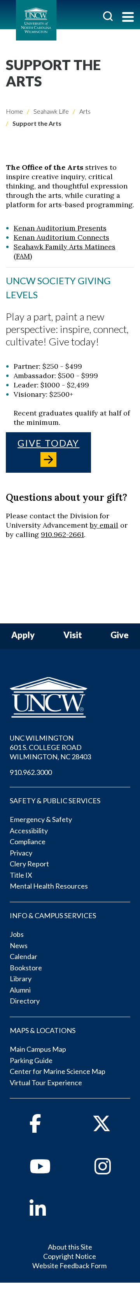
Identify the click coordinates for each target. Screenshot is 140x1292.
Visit (72, 635)
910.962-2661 (62, 534)
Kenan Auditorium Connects (61, 237)
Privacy (21, 852)
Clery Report (29, 863)
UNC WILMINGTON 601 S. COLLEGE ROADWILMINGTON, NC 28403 (50, 747)
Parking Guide (31, 1060)
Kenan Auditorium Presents (60, 228)
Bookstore (26, 967)
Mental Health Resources (49, 886)
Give (119, 635)
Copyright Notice (69, 1256)
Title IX (21, 875)
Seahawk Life (50, 111)
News (19, 945)
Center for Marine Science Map (57, 1071)
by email (104, 525)
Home (14, 111)
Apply (23, 635)
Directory (25, 1000)
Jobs (17, 934)
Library (21, 978)
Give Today (48, 443)
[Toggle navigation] (128, 18)
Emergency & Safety (41, 819)
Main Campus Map (38, 1049)
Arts (84, 111)
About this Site (70, 1247)
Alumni (20, 990)
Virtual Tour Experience (46, 1082)
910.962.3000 (31, 772)
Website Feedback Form (69, 1265)
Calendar (23, 956)
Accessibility (29, 830)
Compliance (28, 841)
